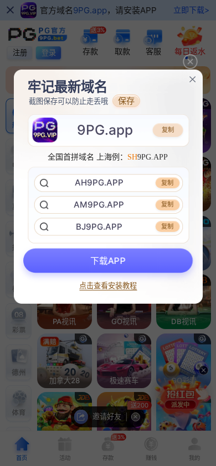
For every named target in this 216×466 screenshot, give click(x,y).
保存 (126, 101)
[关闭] (192, 79)
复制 (168, 130)
